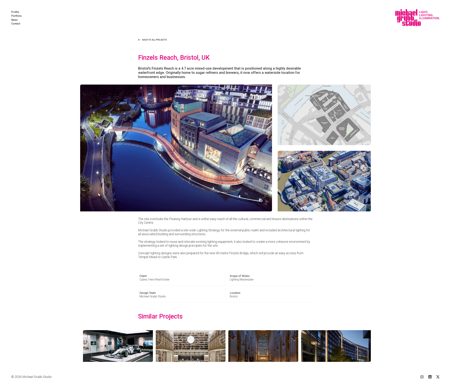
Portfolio (16, 16)
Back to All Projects (154, 40)
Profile (15, 12)
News (14, 20)
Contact (15, 23)
